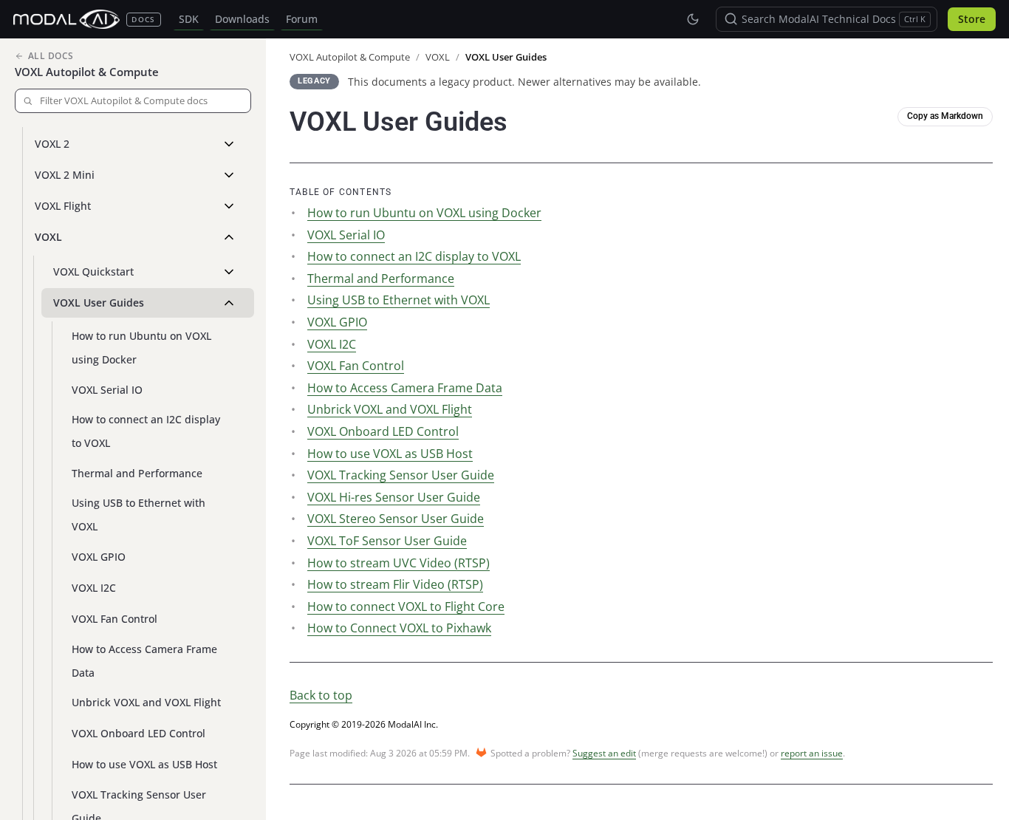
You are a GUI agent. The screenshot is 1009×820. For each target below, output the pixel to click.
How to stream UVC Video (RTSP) (398, 563)
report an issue (812, 753)
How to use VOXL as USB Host (144, 764)
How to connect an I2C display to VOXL (146, 431)
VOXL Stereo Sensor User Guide (395, 518)
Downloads (242, 19)
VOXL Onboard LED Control (138, 733)
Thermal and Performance (137, 473)
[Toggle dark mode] (692, 19)
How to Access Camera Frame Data (144, 661)
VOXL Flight (63, 206)
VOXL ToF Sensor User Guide (387, 541)
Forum (302, 19)
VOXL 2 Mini (65, 175)
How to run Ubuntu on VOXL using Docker (141, 347)
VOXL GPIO (99, 557)
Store (971, 19)
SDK (189, 19)
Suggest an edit (604, 753)
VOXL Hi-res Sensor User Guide (393, 497)
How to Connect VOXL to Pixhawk (399, 628)
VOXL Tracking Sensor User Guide (400, 475)
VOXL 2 (52, 144)
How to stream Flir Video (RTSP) (395, 584)
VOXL (48, 237)
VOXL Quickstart (93, 271)
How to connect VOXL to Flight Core (405, 606)
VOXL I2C (94, 588)
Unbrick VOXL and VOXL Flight (146, 702)
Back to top (321, 695)
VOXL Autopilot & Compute (87, 71)
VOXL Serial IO (107, 390)
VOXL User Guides (98, 302)
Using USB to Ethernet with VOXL (138, 514)
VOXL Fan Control (114, 619)
